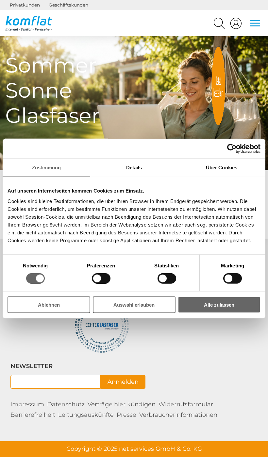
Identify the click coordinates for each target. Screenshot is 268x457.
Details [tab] (134, 167)
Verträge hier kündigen (122, 404)
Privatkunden (25, 5)
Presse (126, 414)
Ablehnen (49, 304)
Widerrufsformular (186, 404)
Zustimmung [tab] (46, 167)
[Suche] (219, 25)
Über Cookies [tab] (221, 167)
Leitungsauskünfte (86, 414)
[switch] (101, 278)
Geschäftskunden (68, 5)
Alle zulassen (219, 304)
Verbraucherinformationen (178, 414)
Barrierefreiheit (32, 414)
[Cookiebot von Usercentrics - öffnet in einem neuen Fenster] (231, 149)
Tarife (218, 86)
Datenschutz (66, 404)
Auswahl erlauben (134, 304)
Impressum (27, 404)
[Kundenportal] (236, 25)
